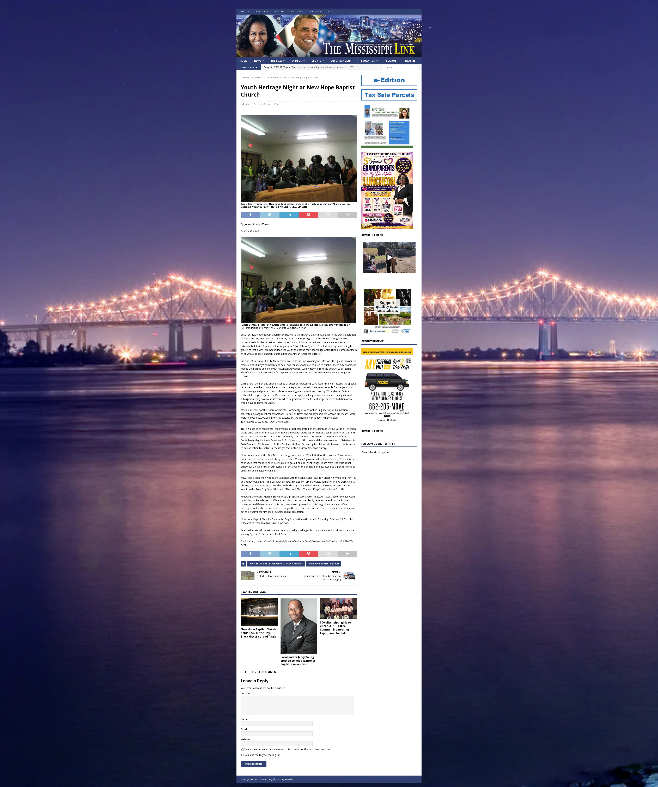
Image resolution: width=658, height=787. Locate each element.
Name (244, 719)
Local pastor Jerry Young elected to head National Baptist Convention (298, 660)
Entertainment (341, 60)
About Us (244, 11)
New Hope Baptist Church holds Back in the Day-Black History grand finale (258, 632)
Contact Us (262, 11)
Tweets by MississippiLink (375, 452)
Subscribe (296, 11)
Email (244, 729)
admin (248, 104)
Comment (246, 693)
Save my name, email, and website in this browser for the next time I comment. (288, 749)
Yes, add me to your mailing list (262, 755)
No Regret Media (285, 779)
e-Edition (279, 11)
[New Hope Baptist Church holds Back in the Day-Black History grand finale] (259, 612)
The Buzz (276, 60)
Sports (316, 60)
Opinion (297, 60)
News (257, 60)
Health (410, 60)
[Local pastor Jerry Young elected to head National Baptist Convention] (299, 626)
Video (331, 11)
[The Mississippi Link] (329, 55)
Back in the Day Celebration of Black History (276, 563)
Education (368, 60)
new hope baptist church (324, 563)
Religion (390, 60)
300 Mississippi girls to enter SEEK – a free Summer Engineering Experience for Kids (335, 628)
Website (245, 739)
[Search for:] (400, 67)
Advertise (314, 11)
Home (243, 60)
